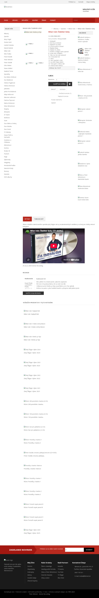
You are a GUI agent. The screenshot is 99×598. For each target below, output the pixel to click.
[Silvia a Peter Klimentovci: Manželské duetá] (85, 177)
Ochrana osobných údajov (57, 592)
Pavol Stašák (8, 57)
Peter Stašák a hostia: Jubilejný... (34, 456)
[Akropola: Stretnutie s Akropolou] (85, 121)
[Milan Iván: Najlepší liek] (32, 311)
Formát (53, 20)
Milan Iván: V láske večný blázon (34, 327)
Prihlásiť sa (71, 2)
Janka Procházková (10, 91)
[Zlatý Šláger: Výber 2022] (32, 375)
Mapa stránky (90, 2)
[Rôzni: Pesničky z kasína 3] (32, 439)
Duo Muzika (8, 126)
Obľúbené (82, 33)
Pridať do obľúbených (69, 84)
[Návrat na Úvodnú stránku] (49, 29)
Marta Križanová (9, 103)
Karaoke (6, 174)
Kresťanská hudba (9, 165)
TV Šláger (61, 575)
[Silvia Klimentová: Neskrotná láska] (85, 187)
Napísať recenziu (63, 96)
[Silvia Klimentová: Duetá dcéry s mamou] (85, 84)
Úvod (6, 20)
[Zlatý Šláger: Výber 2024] (32, 349)
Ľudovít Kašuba (9, 45)
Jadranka (6, 89)
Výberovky (7, 159)
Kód (49, 36)
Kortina (6, 148)
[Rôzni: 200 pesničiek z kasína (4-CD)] (36, 401)
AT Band (6, 115)
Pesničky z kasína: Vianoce (32, 469)
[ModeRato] (18, 10)
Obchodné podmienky (35, 592)
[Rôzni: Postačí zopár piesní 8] (33, 504)
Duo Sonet (7, 129)
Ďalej (44, 78)
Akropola (7, 112)
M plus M (7, 151)
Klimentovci (7, 145)
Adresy (29, 575)
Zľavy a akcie (45, 578)
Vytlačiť (53, 103)
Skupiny (35, 20)
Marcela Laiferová (9, 97)
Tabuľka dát (39, 219)
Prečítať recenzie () (64, 93)
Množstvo (51, 79)
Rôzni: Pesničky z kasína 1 (32, 481)
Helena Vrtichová (9, 86)
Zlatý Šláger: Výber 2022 (32, 378)
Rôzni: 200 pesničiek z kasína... (34, 404)
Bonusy (6, 171)
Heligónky (7, 162)
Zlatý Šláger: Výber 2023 (32, 366)
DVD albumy (8, 177)
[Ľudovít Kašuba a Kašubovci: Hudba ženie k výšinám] (85, 39)
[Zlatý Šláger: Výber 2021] (32, 388)
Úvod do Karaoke (46, 575)
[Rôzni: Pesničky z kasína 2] (32, 491)
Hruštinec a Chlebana (7, 141)
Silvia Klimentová (9, 106)
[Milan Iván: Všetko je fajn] (30, 48)
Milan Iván (7, 51)
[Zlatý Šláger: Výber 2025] (32, 530)
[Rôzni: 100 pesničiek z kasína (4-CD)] (85, 97)
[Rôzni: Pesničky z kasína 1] (32, 478)
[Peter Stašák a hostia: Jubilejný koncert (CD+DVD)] (40, 452)
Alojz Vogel (7, 39)
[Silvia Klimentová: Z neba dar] (85, 70)
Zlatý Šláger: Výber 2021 (32, 391)
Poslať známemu (56, 100)
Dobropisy (30, 572)
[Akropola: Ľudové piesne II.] (85, 142)
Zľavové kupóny (32, 581)
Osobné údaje (31, 578)
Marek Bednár (8, 48)
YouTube (60, 572)
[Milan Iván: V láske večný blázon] (34, 324)
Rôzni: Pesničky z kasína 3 (32, 443)
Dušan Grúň (8, 42)
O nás (45, 592)
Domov (29, 566)
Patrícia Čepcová (9, 100)
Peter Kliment (8, 60)
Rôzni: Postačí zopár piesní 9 (33, 520)
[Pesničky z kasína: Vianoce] (33, 465)
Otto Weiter (7, 65)
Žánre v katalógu (46, 566)
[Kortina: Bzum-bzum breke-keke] (85, 199)
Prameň (6, 154)
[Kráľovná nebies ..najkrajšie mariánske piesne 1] (85, 134)
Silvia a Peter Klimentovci (49, 572)
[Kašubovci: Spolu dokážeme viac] (85, 165)
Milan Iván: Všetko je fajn (32, 340)
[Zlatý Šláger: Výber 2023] (32, 362)
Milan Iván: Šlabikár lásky (88, 50)
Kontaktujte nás (9, 592)
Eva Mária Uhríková (10, 77)
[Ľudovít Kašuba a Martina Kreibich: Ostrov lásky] (85, 60)
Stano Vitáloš (8, 68)
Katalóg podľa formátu (48, 569)
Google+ (62, 89)
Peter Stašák (8, 62)
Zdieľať (53, 89)
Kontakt (80, 2)
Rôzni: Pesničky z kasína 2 (32, 494)
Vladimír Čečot (8, 71)
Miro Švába (7, 54)
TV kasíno (61, 569)
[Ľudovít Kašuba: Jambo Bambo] (85, 153)
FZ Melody (7, 132)
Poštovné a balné (21, 592)
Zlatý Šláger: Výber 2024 (32, 353)
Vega (5, 157)
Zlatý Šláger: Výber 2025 (32, 533)
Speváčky (25, 20)
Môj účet (31, 563)
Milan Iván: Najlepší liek (31, 314)
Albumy (6, 33)
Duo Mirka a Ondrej (10, 123)
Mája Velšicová (8, 94)
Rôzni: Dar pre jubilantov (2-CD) (34, 430)
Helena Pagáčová (9, 83)
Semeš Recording (37, 266)
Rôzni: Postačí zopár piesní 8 (33, 507)
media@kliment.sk (84, 576)
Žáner (44, 20)
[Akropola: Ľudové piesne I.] (85, 110)
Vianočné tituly (8, 168)
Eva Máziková (8, 80)
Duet (5, 120)
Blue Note (61, 578)
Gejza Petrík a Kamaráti (8, 136)
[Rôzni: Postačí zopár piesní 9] (33, 517)
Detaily (27, 219)
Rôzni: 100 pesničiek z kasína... (34, 417)
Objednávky (31, 569)
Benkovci (7, 118)
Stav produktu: (52, 39)
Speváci (15, 20)
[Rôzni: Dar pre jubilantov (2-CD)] (34, 427)
